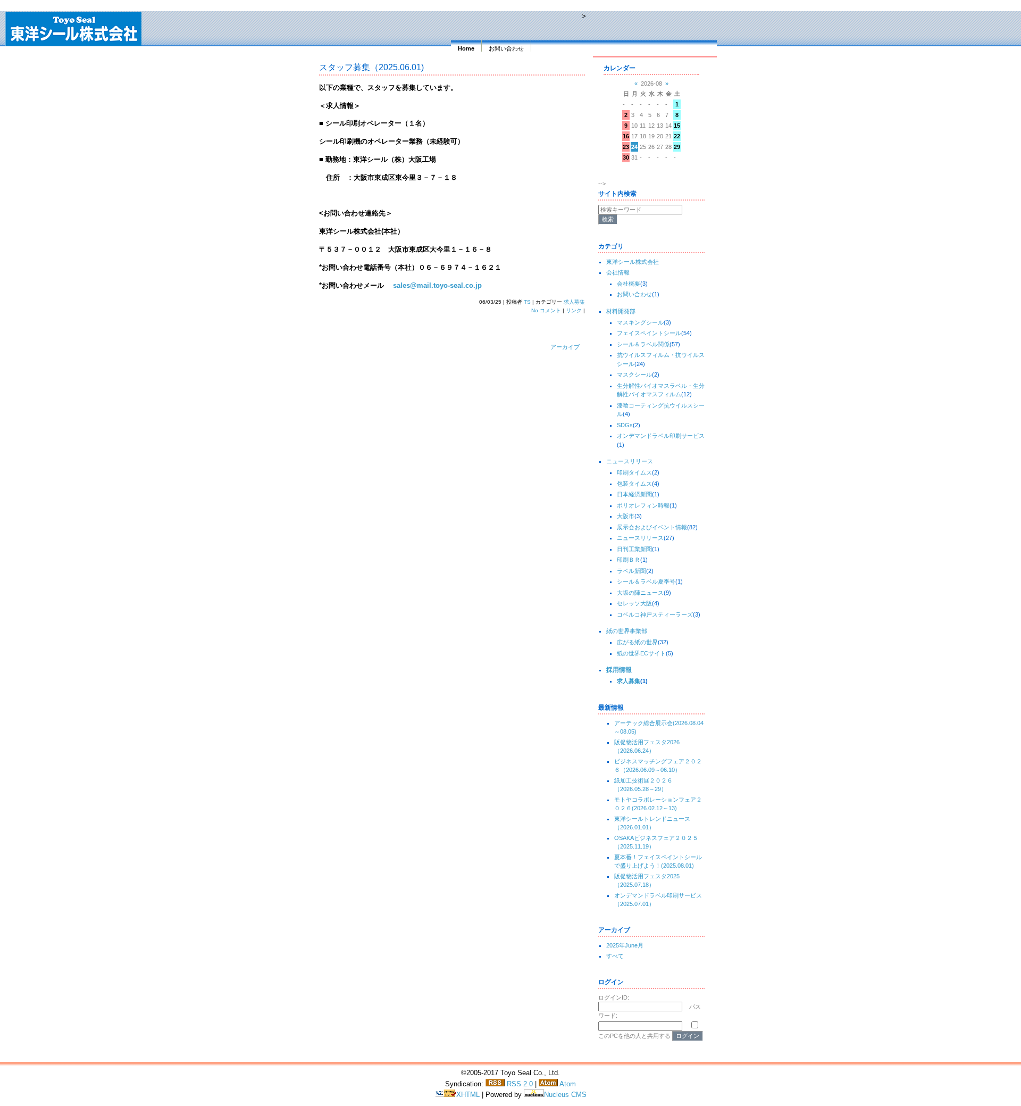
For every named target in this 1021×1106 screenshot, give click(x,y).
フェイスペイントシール (649, 333)
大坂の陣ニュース (640, 592)
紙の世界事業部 (626, 631)
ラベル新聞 (631, 571)
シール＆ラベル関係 (643, 344)
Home (466, 48)
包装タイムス (634, 483)
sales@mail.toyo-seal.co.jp (437, 285)
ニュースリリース (629, 461)
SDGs (625, 425)
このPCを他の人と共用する (634, 1036)
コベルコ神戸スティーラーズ (655, 614)
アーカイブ (565, 347)
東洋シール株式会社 (632, 262)
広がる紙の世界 (637, 642)
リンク (574, 310)
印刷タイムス (634, 472)
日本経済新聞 (634, 494)
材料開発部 (620, 311)
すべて (615, 956)
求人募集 (574, 302)
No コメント (546, 310)
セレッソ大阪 (634, 603)
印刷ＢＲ (628, 559)
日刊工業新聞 (634, 549)
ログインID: (613, 997)
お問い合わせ (506, 48)
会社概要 (628, 283)
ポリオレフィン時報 (643, 505)
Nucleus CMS (565, 1095)
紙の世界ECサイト (641, 653)
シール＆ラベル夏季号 (646, 581)
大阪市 (625, 516)
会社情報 (618, 272)
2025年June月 (624, 945)
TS (527, 302)
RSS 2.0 (519, 1084)
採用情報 (619, 669)
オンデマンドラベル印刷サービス (661, 436)
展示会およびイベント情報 (652, 527)
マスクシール (634, 374)
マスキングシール (640, 322)
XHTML (469, 1095)
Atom (567, 1084)
